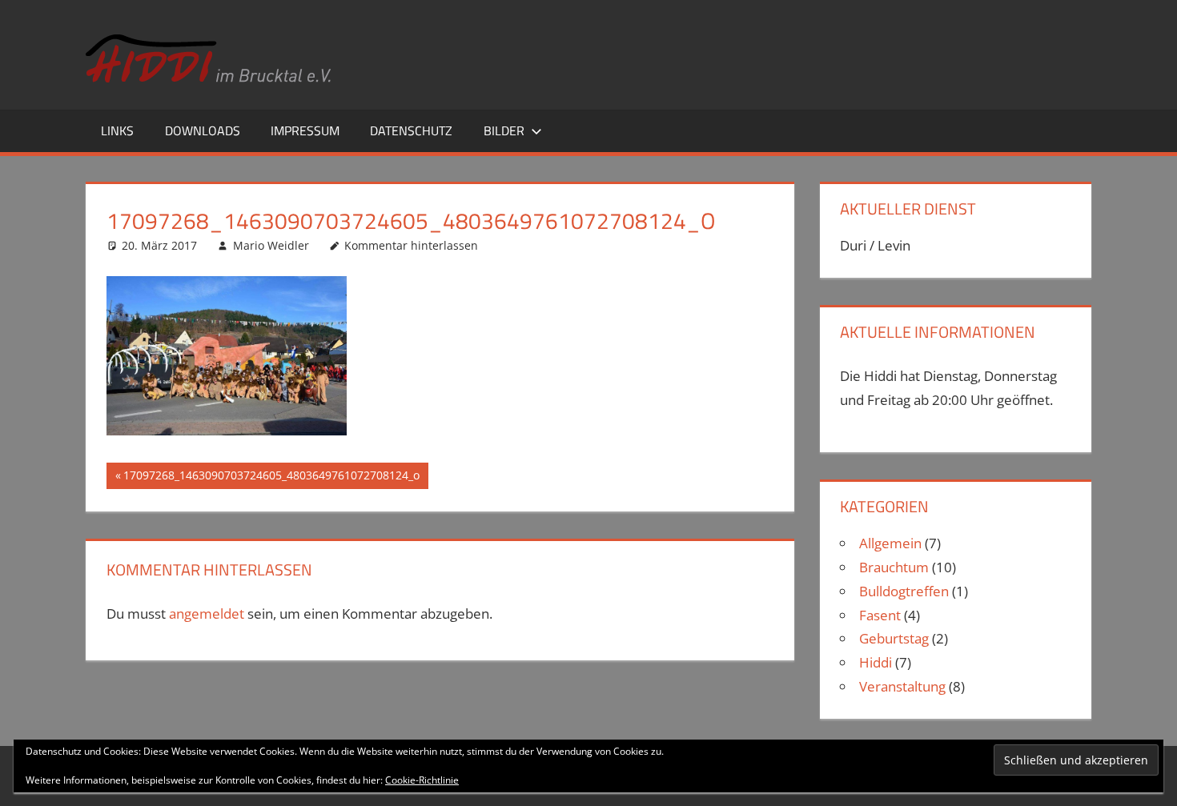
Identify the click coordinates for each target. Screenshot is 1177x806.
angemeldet (206, 613)
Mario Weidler (271, 245)
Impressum (305, 130)
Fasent (880, 615)
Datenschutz (411, 130)
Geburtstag (894, 638)
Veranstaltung (902, 686)
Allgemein (890, 543)
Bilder (504, 130)
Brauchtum (894, 567)
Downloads (202, 130)
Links (117, 130)
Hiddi (875, 662)
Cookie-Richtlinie (422, 780)
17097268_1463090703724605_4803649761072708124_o (271, 478)
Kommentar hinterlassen (411, 245)
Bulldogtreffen (904, 591)
